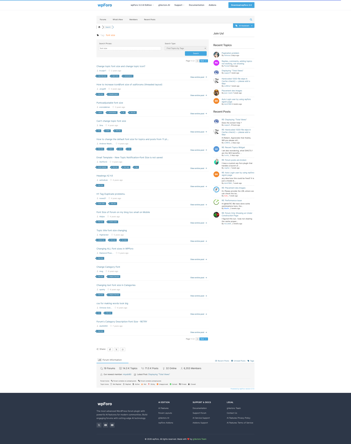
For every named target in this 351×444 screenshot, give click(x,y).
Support (178, 5)
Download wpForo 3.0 (241, 5)
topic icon (115, 76)
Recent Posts (149, 19)
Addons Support (200, 423)
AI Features (163, 408)
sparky (102, 289)
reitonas (227, 55)
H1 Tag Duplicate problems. (111, 194)
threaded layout (113, 94)
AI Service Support (201, 418)
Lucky (226, 155)
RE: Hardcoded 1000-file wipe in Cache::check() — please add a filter (236, 132)
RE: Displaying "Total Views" (234, 119)
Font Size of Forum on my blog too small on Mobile (123, 212)
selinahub (103, 180)
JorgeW (102, 89)
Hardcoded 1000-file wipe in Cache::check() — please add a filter (236, 81)
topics (111, 149)
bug (136, 167)
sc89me (227, 86)
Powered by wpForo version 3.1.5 (242, 389)
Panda (226, 66)
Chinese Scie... (105, 308)
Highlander (104, 235)
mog (101, 271)
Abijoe (102, 216)
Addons (212, 5)
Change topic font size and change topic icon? (121, 66)
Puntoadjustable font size (110, 102)
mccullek (227, 224)
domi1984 (228, 104)
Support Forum (199, 413)
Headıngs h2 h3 (105, 175)
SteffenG (103, 162)
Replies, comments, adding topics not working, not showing (237, 62)
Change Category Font (108, 266)
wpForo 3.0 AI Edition (141, 5)
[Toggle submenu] (153, 5)
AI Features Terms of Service (240, 423)
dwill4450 (103, 326)
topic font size (102, 76)
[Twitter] (99, 425)
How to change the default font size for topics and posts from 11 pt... (133, 139)
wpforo (100, 112)
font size (100, 94)
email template (102, 167)
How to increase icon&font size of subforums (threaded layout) (129, 84)
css (123, 112)
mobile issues (113, 221)
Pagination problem (230, 53)
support (227, 73)
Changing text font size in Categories (116, 285)
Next (203, 61)
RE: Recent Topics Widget (233, 147)
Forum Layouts (165, 413)
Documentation (196, 5)
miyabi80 (127, 374)
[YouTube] (105, 425)
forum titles (101, 203)
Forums (103, 19)
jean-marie (228, 93)
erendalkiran (104, 107)
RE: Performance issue (232, 200)
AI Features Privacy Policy (238, 418)
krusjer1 (102, 71)
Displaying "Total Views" (232, 70)
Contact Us (232, 413)
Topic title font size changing (112, 230)
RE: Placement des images (233, 188)
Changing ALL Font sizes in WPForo (115, 248)
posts (120, 149)
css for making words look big (112, 303)
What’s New (118, 19)
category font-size (114, 276)
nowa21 (102, 198)
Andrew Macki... (106, 143)
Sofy (226, 196)
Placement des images (232, 90)
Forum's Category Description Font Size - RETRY (122, 321)
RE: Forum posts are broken (234, 160)
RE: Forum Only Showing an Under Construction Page (237, 214)
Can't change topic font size (111, 121)
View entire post (197, 77)
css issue (124, 240)
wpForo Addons (165, 423)
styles (107, 130)
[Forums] (99, 27)
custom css (101, 240)
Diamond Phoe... (106, 253)
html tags (126, 167)
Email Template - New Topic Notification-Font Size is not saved (130, 157)
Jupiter (227, 168)
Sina (101, 125)
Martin (226, 208)
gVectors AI (164, 5)
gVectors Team (234, 408)
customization (128, 76)
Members (133, 19)
